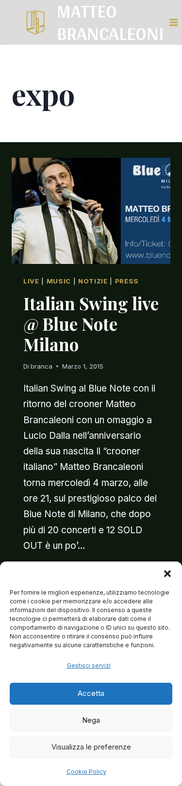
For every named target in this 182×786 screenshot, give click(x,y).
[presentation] (91, 211)
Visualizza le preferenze (91, 746)
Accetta (91, 693)
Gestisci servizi (89, 665)
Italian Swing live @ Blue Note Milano (91, 324)
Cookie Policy (86, 771)
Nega (91, 720)
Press (127, 281)
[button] (167, 574)
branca (41, 366)
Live (31, 281)
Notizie (93, 281)
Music (59, 281)
